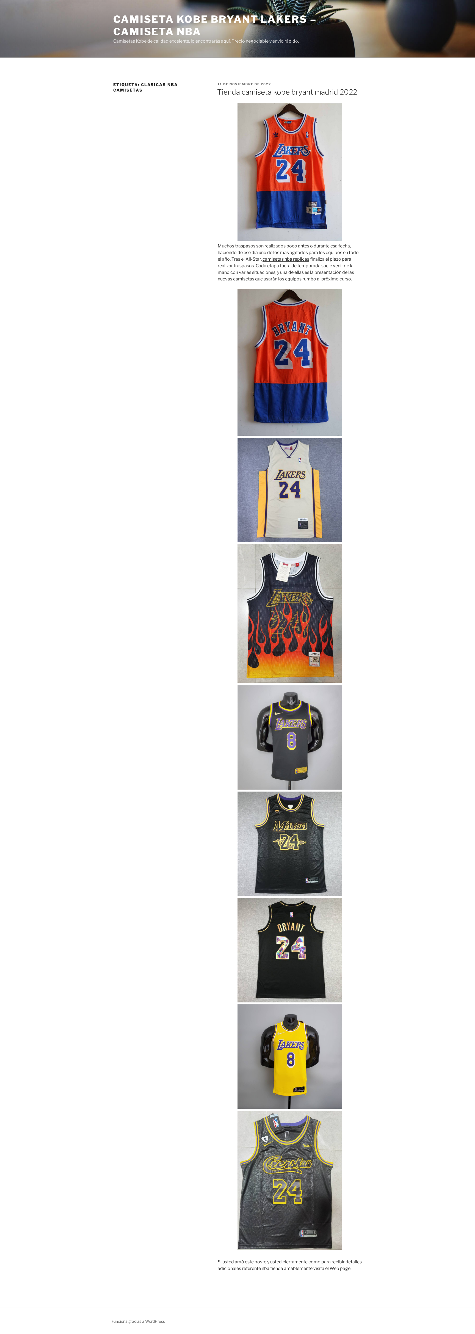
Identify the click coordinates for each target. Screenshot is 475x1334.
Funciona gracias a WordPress (138, 1321)
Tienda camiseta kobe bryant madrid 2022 (287, 92)
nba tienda (272, 1268)
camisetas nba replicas (286, 259)
